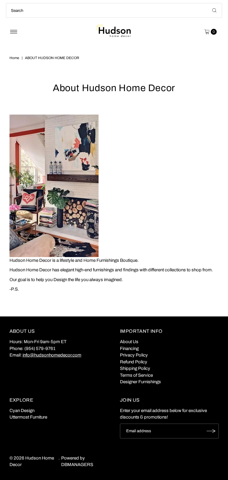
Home (14, 58)
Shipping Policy (135, 368)
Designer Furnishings (140, 381)
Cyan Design (22, 410)
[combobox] (114, 10)
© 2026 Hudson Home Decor (32, 461)
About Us (129, 341)
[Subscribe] (211, 431)
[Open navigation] (13, 31)
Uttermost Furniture (28, 417)
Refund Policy (133, 361)
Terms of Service (136, 375)
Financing (129, 348)
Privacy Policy (134, 355)
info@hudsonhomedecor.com (52, 355)
